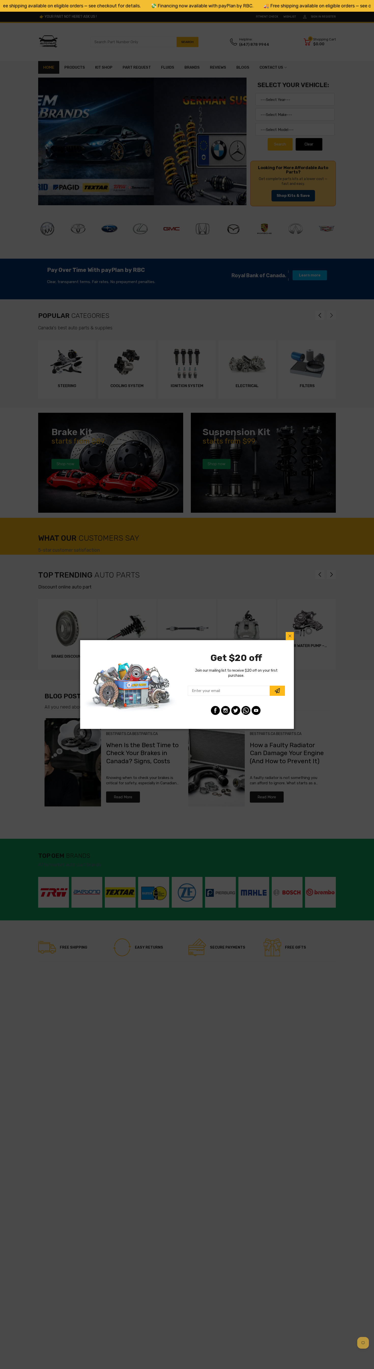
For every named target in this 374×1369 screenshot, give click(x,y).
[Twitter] (235, 710)
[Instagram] (225, 710)
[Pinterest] (245, 710)
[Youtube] (256, 710)
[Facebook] (215, 710)
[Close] (290, 636)
